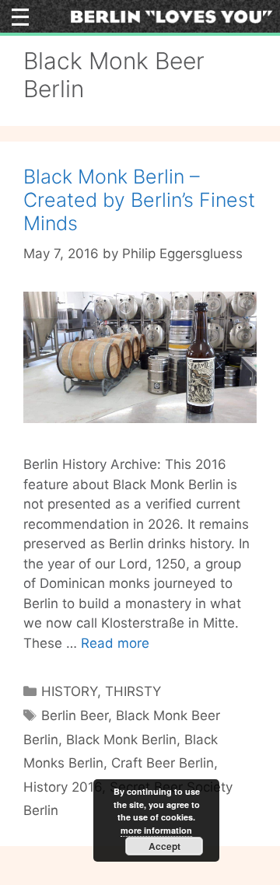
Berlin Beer (74, 715)
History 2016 (62, 787)
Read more (115, 643)
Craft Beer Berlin (162, 763)
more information (156, 830)
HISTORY (69, 691)
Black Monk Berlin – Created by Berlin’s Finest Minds (139, 200)
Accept (164, 846)
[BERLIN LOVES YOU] (171, 15)
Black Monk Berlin (121, 739)
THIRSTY (133, 691)
